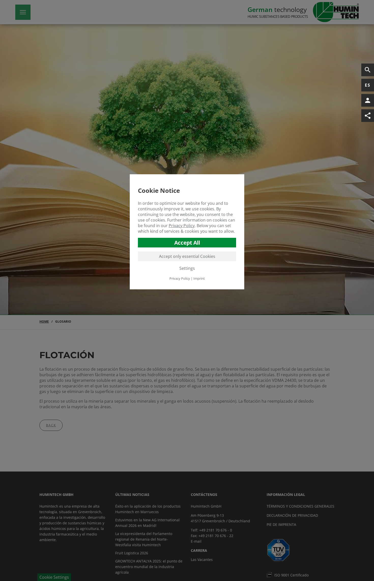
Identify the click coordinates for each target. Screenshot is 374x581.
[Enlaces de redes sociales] (367, 115)
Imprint (199, 278)
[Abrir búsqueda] (367, 70)
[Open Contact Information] (367, 100)
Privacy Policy (182, 225)
